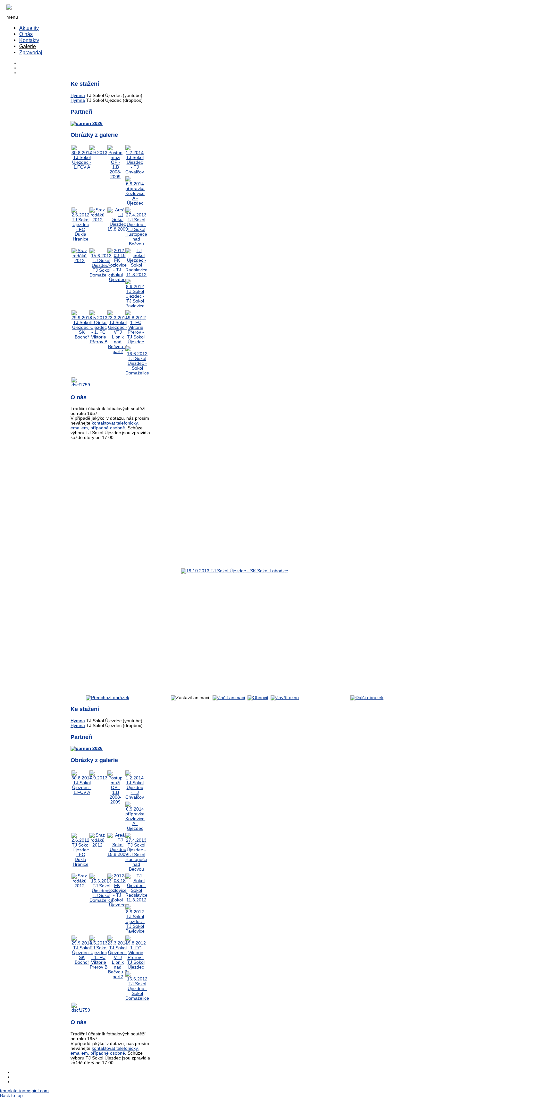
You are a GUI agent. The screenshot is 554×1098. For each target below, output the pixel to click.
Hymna (78, 95)
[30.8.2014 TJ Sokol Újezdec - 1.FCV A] (81, 167)
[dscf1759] (80, 384)
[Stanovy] (87, 123)
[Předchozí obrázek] (107, 697)
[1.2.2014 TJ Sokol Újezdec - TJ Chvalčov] (134, 172)
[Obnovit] (258, 697)
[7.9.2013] (98, 152)
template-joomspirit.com (24, 1090)
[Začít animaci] (229, 697)
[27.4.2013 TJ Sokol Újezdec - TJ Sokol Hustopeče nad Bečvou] (136, 244)
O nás (26, 34)
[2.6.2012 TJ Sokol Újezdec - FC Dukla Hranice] (80, 239)
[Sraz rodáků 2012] (97, 219)
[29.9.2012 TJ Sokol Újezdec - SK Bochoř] (81, 337)
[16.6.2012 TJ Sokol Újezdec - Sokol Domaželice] (137, 373)
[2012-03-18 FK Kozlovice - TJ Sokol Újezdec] (117, 279)
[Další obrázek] (366, 697)
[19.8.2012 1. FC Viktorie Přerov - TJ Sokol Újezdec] (135, 341)
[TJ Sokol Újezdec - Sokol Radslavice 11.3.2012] (136, 274)
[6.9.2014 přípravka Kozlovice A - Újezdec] (135, 203)
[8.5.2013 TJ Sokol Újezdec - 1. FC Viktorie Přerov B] (98, 341)
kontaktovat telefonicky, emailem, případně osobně (105, 425)
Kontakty (29, 40)
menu (12, 17)
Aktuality (29, 28)
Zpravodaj (30, 52)
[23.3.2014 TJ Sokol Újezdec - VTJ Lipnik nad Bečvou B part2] (117, 351)
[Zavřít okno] (285, 697)
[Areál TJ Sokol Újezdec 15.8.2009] (117, 229)
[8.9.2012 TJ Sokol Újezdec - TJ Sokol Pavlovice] (135, 305)
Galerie (27, 46)
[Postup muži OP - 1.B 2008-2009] (115, 176)
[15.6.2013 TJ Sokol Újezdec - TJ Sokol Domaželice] (101, 275)
